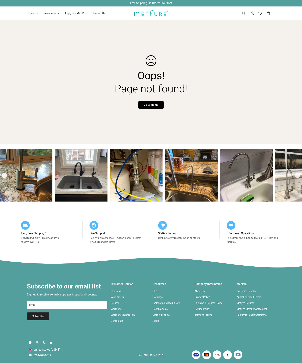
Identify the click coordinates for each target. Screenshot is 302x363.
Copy (186, 192)
